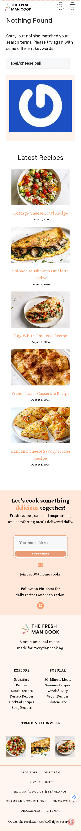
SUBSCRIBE (40, 553)
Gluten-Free (57, 702)
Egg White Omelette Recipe (40, 335)
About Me (29, 772)
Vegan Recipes (58, 696)
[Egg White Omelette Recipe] (40, 309)
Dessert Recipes (21, 696)
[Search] (12, 74)
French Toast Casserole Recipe (40, 393)
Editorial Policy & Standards (40, 791)
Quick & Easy (58, 691)
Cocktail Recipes (21, 702)
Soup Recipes (22, 707)
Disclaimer (30, 810)
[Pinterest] (40, 605)
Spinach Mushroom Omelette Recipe (40, 274)
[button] (58, 6)
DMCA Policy (64, 801)
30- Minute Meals (57, 679)
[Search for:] (38, 63)
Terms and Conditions (26, 801)
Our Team (52, 772)
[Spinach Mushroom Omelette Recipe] (40, 245)
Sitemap (53, 810)
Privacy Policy (40, 782)
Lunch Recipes (22, 691)
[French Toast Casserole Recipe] (40, 367)
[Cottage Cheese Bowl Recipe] (40, 187)
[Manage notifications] (71, 822)
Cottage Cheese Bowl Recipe (40, 213)
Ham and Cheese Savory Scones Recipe (41, 454)
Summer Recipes (57, 685)
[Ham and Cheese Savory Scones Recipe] (40, 425)
